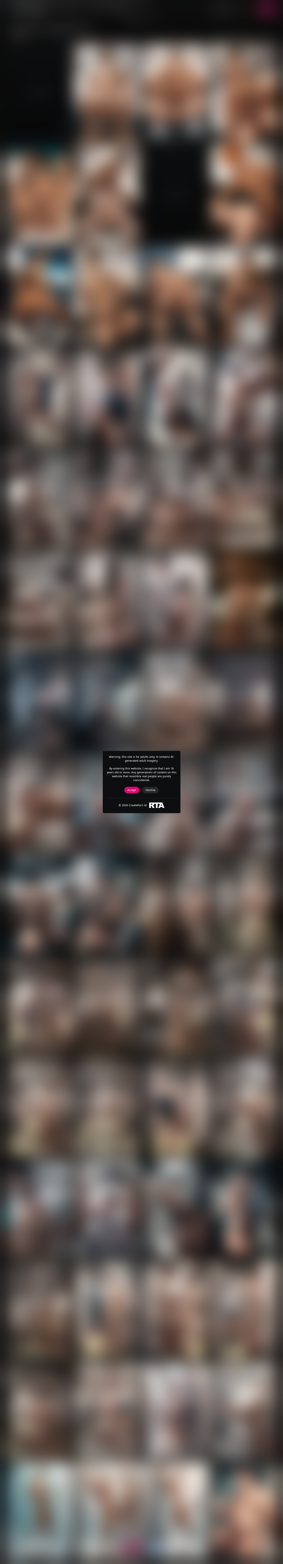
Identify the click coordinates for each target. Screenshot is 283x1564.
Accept (131, 790)
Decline (150, 790)
